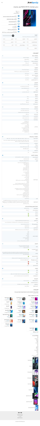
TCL (37, 353)
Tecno (37, 351)
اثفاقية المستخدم (20, 415)
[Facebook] (21, 412)
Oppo (29, 295)
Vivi (37, 346)
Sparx (37, 354)
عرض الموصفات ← (31, 308)
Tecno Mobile (36, 350)
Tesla (37, 349)
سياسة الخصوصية (20, 414)
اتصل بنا (20, 416)
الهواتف (17, 12)
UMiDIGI (37, 347)
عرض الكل (34, 335)
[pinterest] (18, 412)
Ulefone (37, 348)
